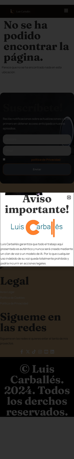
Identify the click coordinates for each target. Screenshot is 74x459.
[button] (69, 197)
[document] (37, 229)
